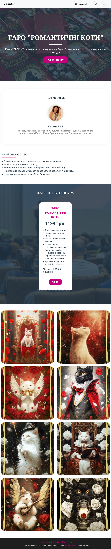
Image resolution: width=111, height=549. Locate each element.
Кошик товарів (104, 4)
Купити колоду (55, 59)
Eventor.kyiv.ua (71, 545)
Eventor (9, 4)
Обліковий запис (96, 4)
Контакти (66, 542)
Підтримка (80, 4)
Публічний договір (49, 542)
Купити (55, 281)
